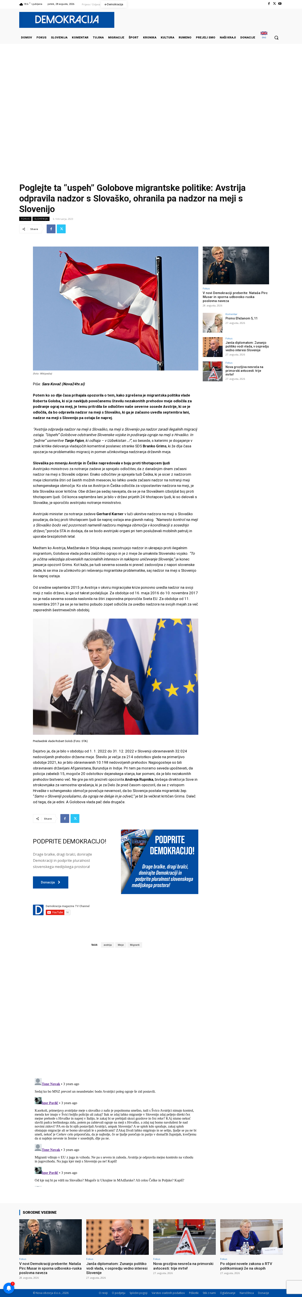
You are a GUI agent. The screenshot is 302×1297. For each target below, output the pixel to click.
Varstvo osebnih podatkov (168, 1293)
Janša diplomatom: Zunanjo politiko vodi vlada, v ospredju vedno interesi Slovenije (247, 346)
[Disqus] (115, 1012)
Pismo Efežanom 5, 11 (242, 318)
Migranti (135, 945)
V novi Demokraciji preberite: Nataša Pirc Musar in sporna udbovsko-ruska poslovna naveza (235, 297)
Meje (121, 945)
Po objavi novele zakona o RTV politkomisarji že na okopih (246, 1265)
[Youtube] (280, 3)
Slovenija (41, 218)
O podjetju (118, 1293)
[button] (276, 37)
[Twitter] (274, 3)
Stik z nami (209, 1293)
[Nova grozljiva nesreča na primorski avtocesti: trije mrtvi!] (213, 371)
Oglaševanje (227, 1293)
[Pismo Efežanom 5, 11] (213, 323)
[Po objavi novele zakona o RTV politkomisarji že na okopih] (251, 1237)
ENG (264, 37)
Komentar (231, 314)
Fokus (25, 218)
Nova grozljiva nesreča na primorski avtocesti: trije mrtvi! (244, 370)
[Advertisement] (151, 88)
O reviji (103, 1293)
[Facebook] (268, 3)
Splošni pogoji (138, 1293)
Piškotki (194, 1293)
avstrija (108, 945)
